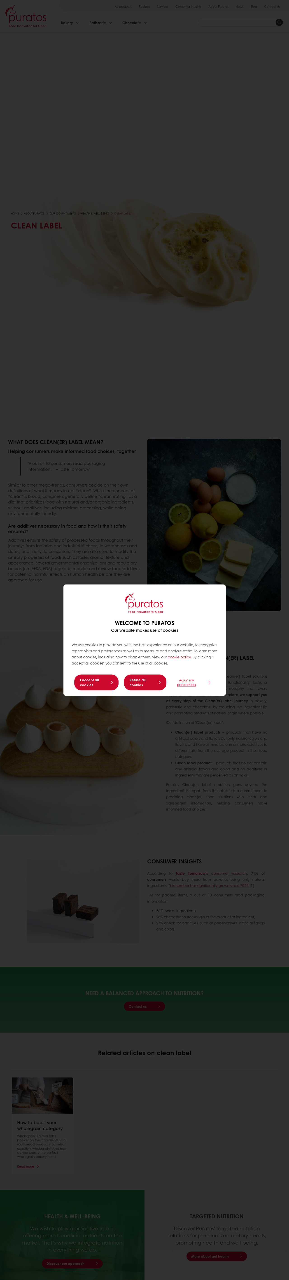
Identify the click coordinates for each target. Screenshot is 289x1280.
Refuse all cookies (138, 682)
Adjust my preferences (186, 682)
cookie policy (179, 657)
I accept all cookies (89, 682)
